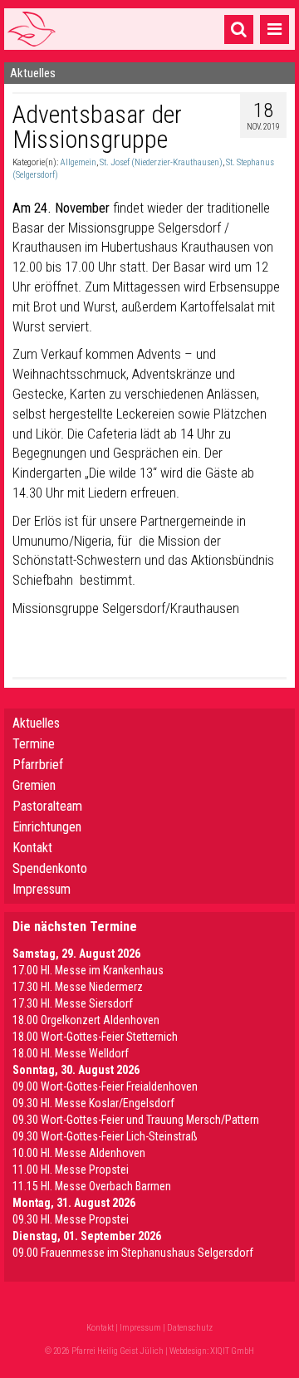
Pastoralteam (47, 806)
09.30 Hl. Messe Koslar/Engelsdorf (93, 1103)
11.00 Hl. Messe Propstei (70, 1169)
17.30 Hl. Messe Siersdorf (72, 1003)
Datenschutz (190, 1327)
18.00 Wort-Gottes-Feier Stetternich (95, 1036)
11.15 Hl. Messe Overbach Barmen (91, 1186)
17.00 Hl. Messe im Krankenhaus (88, 970)
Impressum (41, 889)
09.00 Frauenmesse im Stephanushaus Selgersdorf (132, 1252)
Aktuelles (36, 723)
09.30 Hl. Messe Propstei (70, 1219)
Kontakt (32, 848)
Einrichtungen (46, 827)
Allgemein (78, 162)
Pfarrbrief (37, 764)
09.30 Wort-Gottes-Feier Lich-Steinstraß (105, 1136)
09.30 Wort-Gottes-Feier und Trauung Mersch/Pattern (135, 1119)
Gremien (34, 785)
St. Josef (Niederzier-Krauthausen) (161, 162)
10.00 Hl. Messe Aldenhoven (78, 1153)
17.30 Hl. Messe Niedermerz (77, 986)
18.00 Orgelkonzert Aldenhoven (85, 1020)
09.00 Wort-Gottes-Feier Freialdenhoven (105, 1086)
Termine (33, 744)
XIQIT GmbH (232, 1351)
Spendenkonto (49, 868)
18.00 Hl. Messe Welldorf (70, 1053)
